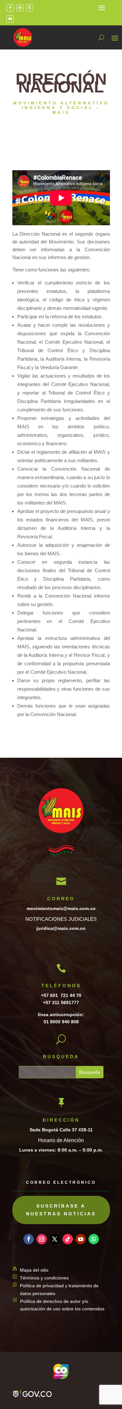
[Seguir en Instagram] (19, 7)
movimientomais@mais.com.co (61, 908)
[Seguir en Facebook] (10, 7)
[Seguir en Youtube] (10, 18)
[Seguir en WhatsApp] (93, 1239)
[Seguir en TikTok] (67, 1239)
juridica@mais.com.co (61, 928)
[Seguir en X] (29, 7)
